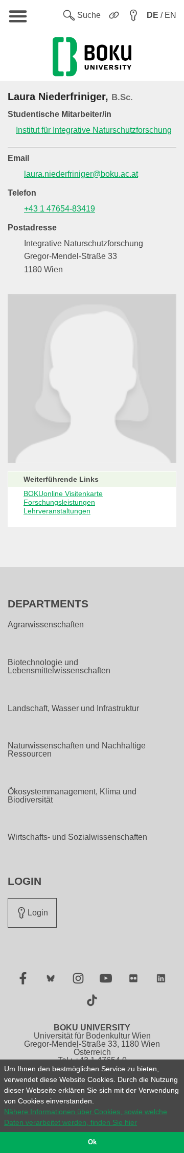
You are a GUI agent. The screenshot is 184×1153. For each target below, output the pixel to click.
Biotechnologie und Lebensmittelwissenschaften (59, 666)
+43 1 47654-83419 (59, 208)
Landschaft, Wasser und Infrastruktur (73, 708)
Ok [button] (92, 1142)
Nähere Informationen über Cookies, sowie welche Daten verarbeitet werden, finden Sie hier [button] (85, 1117)
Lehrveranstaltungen (57, 511)
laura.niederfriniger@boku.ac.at (81, 174)
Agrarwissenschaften (46, 625)
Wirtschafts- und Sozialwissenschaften (77, 837)
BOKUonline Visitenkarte (63, 493)
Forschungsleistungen (59, 502)
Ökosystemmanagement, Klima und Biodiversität (72, 796)
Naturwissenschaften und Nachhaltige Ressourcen (77, 750)
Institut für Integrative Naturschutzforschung (94, 130)
